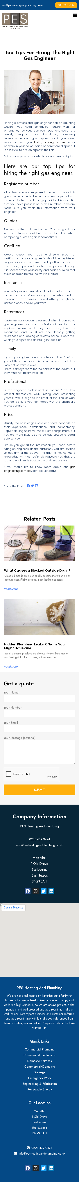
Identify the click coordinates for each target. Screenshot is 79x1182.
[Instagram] (35, 891)
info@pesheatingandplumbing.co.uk (22, 5)
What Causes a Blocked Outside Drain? (37, 570)
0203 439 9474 (39, 839)
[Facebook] (27, 891)
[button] (75, 15)
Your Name (11, 692)
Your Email (11, 722)
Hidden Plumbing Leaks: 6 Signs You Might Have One (34, 646)
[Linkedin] (51, 891)
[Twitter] (43, 891)
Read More (11, 589)
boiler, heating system (49, 142)
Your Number (12, 707)
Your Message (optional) (19, 738)
